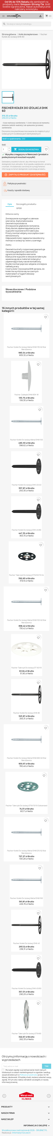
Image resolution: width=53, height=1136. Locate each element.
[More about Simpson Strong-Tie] (26, 1096)
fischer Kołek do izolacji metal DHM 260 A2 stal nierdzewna (26, 759)
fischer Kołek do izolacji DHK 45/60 (26, 988)
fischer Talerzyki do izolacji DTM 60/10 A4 (26, 575)
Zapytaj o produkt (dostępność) (25, 174)
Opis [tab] (10, 204)
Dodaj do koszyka (26, 149)
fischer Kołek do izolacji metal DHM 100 (26, 440)
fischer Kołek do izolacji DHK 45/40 (26, 485)
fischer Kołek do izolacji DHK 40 (26, 943)
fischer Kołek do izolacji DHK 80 (26, 713)
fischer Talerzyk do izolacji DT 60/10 (26, 668)
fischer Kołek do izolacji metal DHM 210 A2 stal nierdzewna (26, 851)
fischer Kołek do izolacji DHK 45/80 (26, 530)
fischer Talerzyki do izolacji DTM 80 (26, 1033)
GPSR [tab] (19, 208)
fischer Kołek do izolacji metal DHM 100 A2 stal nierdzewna (26, 621)
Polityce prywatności (28, 1075)
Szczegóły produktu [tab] (26, 204)
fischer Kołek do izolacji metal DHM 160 (26, 898)
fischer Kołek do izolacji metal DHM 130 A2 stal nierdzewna (26, 348)
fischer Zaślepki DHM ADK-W (27, 394)
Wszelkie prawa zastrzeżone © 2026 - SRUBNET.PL (24, 1130)
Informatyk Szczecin (21, 1132)
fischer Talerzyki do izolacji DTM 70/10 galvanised (26, 805)
